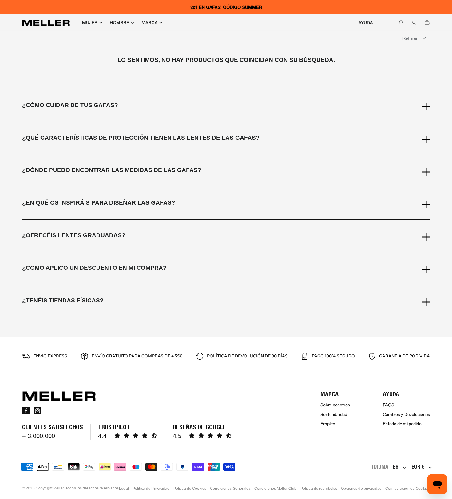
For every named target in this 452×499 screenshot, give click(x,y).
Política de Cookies (189, 488)
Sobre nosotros (335, 405)
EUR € (417, 466)
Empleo (327, 423)
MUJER (89, 22)
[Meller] (46, 23)
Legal (124, 488)
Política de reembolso (319, 488)
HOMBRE (119, 22)
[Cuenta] (413, 23)
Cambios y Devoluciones (406, 414)
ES (395, 466)
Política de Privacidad (151, 488)
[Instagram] (37, 410)
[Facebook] (26, 410)
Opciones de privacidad (361, 488)
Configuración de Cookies (407, 488)
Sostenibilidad (333, 414)
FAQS (388, 405)
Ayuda (366, 22)
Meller (58, 488)
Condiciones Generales (230, 488)
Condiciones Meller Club (275, 488)
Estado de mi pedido (402, 423)
